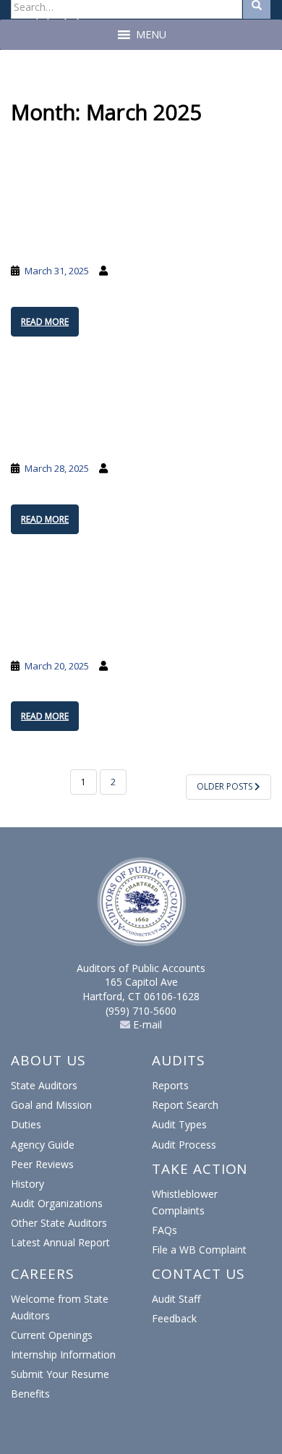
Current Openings (52, 1335)
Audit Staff (176, 1299)
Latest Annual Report (60, 1242)
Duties (26, 1124)
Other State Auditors (59, 1223)
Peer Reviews (42, 1164)
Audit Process (184, 1144)
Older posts (226, 786)
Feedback (174, 1318)
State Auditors (44, 1085)
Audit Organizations (57, 1203)
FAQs (164, 1230)
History (27, 1184)
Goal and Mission (51, 1105)
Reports (170, 1085)
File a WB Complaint (199, 1249)
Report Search (185, 1105)
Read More (45, 322)
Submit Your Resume (60, 1374)
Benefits (30, 1393)
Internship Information (63, 1354)
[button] (151, 35)
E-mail (146, 1024)
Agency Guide (42, 1144)
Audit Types (179, 1124)
